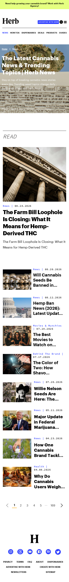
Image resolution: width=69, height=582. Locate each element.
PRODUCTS (51, 33)
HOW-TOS (14, 33)
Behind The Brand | (48, 353)
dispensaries (55, 562)
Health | (40, 466)
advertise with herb (48, 22)
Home (4, 49)
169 (53, 505)
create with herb (50, 567)
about (40, 562)
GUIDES (63, 33)
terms (20, 562)
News (15, 49)
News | (8, 205)
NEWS (5, 33)
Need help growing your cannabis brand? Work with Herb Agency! (34, 4)
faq (30, 562)
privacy (8, 562)
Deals (41, 33)
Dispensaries (29, 33)
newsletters (18, 572)
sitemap (50, 572)
